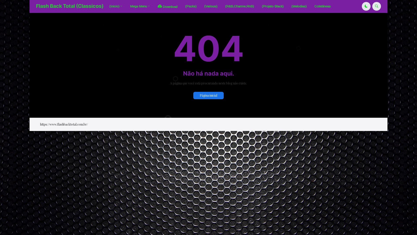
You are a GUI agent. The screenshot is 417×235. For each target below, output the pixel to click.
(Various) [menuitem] (210, 6)
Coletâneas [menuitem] (322, 6)
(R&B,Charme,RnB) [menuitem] (239, 6)
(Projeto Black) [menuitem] (273, 6)
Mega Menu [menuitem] (138, 6)
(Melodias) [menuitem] (299, 6)
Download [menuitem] (169, 6)
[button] (366, 6)
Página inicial (208, 95)
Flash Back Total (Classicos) (70, 6)
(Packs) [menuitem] (191, 6)
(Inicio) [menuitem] (114, 6)
